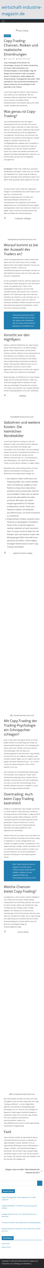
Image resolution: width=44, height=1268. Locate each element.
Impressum (6, 1244)
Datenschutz (6, 1247)
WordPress (27, 1264)
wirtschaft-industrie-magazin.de (26, 1261)
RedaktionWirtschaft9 (24, 59)
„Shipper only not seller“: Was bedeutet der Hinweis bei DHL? (22, 1171)
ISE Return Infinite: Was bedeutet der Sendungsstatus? (21, 1223)
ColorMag (16, 1264)
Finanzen (7, 36)
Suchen (39, 1183)
